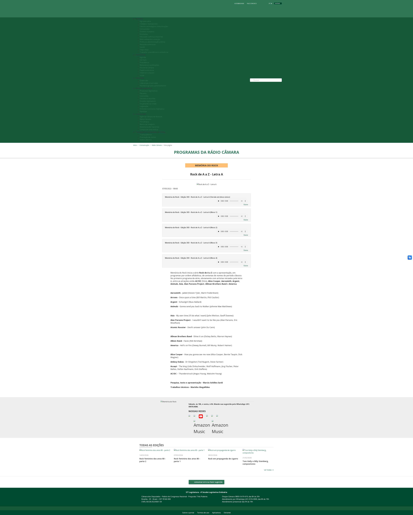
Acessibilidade (239, 3)
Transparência (146, 134)
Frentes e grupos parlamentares (153, 85)
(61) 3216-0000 (251, 499)
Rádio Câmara (145, 119)
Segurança (144, 49)
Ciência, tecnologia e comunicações (154, 26)
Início (135, 145)
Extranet (227, 512)
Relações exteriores (148, 44)
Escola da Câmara (147, 67)
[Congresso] (261, 3)
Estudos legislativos (148, 101)
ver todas (269, 470)
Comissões (144, 96)
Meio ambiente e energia (150, 39)
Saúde (142, 47)
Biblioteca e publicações (149, 65)
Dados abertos (146, 140)
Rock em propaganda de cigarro (223, 458)
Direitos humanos (147, 31)
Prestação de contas (148, 137)
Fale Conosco (252, 3)
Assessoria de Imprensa (149, 127)
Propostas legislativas (149, 91)
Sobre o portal (188, 512)
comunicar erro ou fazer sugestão (208, 482)
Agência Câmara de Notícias (151, 116)
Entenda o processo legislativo (152, 109)
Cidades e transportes (149, 24)
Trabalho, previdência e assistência (154, 52)
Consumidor (145, 29)
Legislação (144, 106)
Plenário (143, 93)
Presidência (144, 62)
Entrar (277, 3)
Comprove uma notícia (149, 129)
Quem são (144, 80)
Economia (144, 34)
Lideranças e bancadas (149, 83)
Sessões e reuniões (147, 98)
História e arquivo (147, 73)
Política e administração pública (152, 42)
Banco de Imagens (147, 124)
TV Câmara (144, 122)
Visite (142, 75)
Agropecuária (145, 21)
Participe (143, 111)
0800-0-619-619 (241, 496)
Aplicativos (216, 512)
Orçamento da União (148, 104)
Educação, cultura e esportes (151, 37)
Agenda (143, 57)
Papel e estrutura (147, 70)
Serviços (143, 60)
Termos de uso (203, 512)
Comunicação (144, 145)
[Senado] (265, 3)
